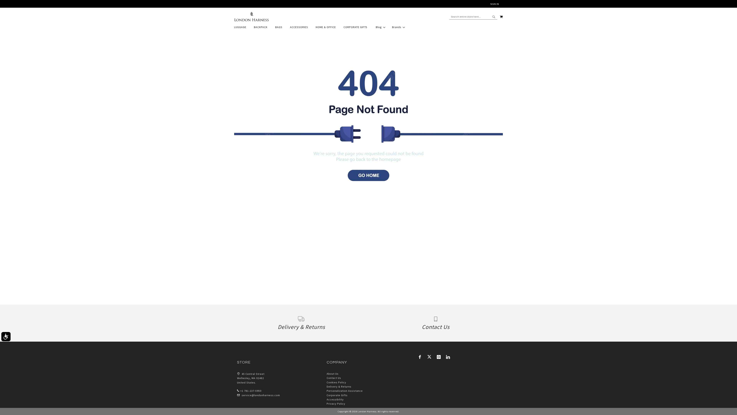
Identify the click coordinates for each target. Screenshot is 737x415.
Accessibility (335, 399)
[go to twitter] (429, 357)
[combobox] (473, 17)
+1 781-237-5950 (250, 391)
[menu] (368, 27)
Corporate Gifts (337, 395)
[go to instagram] (439, 357)
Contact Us (334, 378)
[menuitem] (242, 27)
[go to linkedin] (448, 357)
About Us (333, 373)
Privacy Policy (336, 403)
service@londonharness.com (261, 395)
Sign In (494, 3)
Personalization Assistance (345, 391)
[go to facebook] (420, 357)
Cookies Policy (336, 382)
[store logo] (251, 17)
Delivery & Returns (339, 386)
